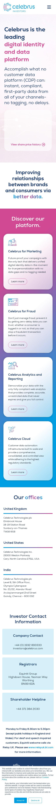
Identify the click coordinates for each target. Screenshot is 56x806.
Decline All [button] (35, 800)
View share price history (26, 144)
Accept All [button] (20, 800)
